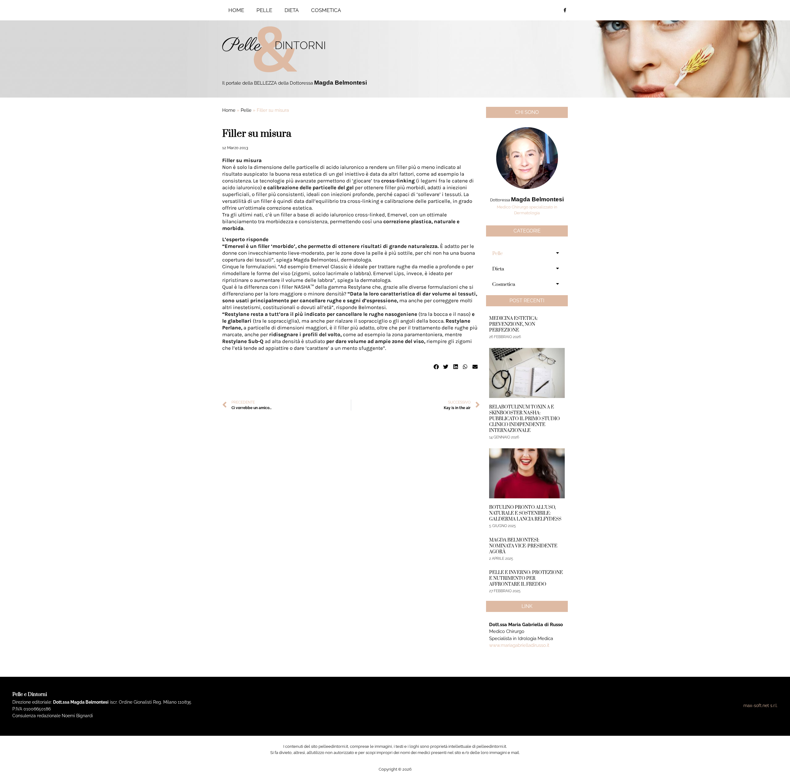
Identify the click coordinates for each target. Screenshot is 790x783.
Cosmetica (326, 10)
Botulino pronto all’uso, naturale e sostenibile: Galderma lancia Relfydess (525, 513)
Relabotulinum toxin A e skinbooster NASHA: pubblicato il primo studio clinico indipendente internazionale (524, 418)
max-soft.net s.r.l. (760, 705)
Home (236, 10)
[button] (436, 367)
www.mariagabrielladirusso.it (519, 645)
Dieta (292, 10)
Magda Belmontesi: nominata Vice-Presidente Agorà (523, 546)
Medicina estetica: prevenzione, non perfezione (513, 324)
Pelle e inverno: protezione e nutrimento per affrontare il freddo (526, 578)
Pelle (264, 10)
